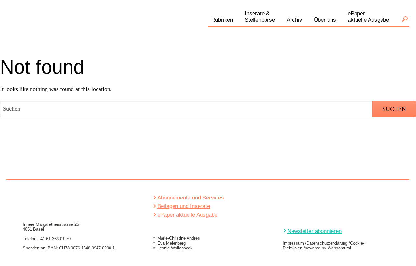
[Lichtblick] (78, 27)
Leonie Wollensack (175, 248)
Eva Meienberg (171, 243)
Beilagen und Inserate (183, 206)
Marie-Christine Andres (178, 238)
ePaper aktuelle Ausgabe (187, 215)
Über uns (325, 20)
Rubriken (222, 20)
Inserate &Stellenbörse (260, 16)
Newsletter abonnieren (314, 231)
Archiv (294, 20)
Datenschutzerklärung (326, 243)
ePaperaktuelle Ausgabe (368, 16)
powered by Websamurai (328, 248)
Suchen (404, 19)
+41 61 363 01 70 (54, 238)
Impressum (293, 243)
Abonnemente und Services (190, 198)
